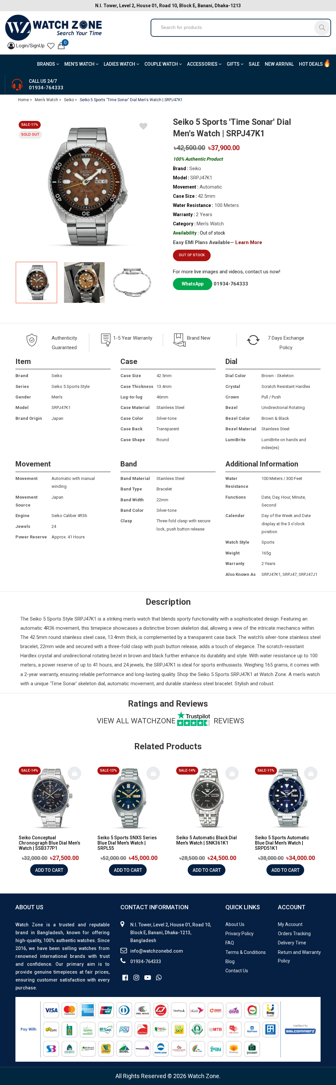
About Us (234, 924)
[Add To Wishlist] (143, 127)
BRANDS (46, 64)
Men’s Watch (79, 64)
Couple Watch (161, 64)
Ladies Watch (120, 64)
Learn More (248, 242)
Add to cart (49, 870)
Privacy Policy (239, 933)
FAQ (229, 942)
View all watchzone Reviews (170, 720)
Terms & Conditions (245, 952)
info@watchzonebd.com (156, 951)
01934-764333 (46, 88)
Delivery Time (292, 942)
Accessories (203, 64)
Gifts (234, 64)
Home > (25, 100)
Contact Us (236, 970)
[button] (146, 283)
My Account (290, 924)
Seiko (36, 619)
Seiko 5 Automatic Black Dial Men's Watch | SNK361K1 (206, 840)
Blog (230, 961)
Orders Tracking (294, 933)
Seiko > (70, 100)
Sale (254, 64)
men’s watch (136, 619)
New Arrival (279, 64)
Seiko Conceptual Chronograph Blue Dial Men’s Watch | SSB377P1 (49, 843)
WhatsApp (192, 283)
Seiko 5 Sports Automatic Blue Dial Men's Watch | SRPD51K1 (282, 843)
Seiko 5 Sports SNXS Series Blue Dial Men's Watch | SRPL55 (127, 843)
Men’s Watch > (48, 100)
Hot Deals (311, 64)
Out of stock (192, 255)
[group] (84, 187)
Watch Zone (273, 674)
